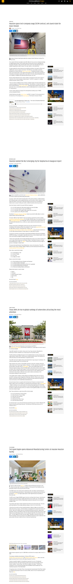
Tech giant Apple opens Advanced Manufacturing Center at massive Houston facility (36, 450)
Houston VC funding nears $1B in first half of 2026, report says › (17, 286)
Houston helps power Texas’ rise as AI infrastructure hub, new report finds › (18, 288)
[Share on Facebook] (10, 31)
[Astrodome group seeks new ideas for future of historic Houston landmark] (50, 359)
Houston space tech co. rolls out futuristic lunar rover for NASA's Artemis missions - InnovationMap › (22, 119)
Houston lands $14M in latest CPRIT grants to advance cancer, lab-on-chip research (58, 109)
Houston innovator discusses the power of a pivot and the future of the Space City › (20, 113)
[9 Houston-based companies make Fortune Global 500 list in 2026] (50, 71)
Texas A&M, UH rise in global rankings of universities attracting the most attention (35, 311)
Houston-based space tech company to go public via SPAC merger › (17, 107)
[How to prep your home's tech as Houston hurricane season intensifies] (50, 550)
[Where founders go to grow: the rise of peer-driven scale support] (50, 246)
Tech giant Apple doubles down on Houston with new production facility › (18, 579)
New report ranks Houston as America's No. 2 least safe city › (17, 284)
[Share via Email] (17, 31)
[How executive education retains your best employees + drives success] (50, 259)
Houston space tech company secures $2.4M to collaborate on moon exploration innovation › (21, 116)
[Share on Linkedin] (15, 31)
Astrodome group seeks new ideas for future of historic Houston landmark (58, 359)
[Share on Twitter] (12, 31)
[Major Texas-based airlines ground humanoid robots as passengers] (50, 208)
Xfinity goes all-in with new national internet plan (57, 536)
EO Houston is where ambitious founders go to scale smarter (57, 253)
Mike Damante (11, 163)
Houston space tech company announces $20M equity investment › (17, 110)
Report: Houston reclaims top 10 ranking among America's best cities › (18, 287)
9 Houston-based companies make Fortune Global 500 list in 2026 (58, 71)
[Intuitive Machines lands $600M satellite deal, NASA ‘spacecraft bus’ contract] (50, 122)
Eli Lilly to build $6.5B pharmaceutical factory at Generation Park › (17, 577)
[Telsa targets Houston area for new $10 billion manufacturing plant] (50, 78)
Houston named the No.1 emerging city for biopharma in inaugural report (35, 161)
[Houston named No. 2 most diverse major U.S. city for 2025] (50, 373)
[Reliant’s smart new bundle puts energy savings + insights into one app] (50, 410)
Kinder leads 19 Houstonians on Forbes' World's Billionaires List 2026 (57, 506)
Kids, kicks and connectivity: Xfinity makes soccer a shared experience (58, 397)
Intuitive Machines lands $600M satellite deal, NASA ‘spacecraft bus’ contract (58, 122)
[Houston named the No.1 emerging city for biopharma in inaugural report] (27, 182)
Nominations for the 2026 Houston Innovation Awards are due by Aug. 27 (58, 499)
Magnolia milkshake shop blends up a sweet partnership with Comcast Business (58, 404)
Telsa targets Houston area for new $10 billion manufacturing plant (58, 78)
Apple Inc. (22, 485)
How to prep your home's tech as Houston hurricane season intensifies (58, 550)
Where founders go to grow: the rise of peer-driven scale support (58, 246)
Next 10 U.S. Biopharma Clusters (32, 195)
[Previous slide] (11, 531)
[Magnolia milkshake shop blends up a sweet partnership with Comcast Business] (50, 403)
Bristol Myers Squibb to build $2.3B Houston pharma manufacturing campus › (19, 578)
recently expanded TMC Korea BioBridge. (16, 247)
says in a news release (26, 71)
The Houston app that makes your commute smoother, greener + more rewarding (58, 543)
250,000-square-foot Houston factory (16, 557)
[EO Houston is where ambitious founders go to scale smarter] (50, 252)
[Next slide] (44, 531)
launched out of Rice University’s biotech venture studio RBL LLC (21, 229)
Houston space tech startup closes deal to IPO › (15, 109)
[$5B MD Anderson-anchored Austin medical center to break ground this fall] (50, 215)
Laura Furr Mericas (12, 454)
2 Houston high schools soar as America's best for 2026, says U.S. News (58, 115)
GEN (24, 241)
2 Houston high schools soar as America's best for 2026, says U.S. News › (18, 283)
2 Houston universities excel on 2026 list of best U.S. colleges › (17, 416)
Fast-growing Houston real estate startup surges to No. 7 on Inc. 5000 (58, 84)
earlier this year (24, 94)
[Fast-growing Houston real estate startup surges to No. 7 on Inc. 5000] (50, 84)
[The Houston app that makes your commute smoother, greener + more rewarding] (50, 543)
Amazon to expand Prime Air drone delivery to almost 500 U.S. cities (58, 366)
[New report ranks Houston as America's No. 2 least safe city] (50, 512)
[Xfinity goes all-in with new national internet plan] (50, 536)
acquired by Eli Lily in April (41, 227)
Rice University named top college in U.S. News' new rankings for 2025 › (18, 411)
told (23, 241)
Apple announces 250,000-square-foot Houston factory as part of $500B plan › (19, 581)
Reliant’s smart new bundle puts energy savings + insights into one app (58, 409)
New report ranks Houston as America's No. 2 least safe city (57, 512)
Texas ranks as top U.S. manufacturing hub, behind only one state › (17, 575)
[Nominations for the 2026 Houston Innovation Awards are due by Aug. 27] (50, 499)
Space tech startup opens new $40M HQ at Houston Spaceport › (17, 112)
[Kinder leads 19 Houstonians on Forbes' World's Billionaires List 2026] (50, 506)
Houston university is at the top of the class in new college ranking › (18, 414)
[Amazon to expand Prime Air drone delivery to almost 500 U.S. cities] (50, 366)
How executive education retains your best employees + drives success (58, 259)
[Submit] (70, 1)
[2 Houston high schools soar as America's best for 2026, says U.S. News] (50, 115)
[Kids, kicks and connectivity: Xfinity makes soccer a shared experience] (50, 397)
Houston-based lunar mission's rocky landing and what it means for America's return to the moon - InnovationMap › (24, 117)
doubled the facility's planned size (31, 557)
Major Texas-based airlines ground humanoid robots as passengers (58, 208)
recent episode (26, 95)
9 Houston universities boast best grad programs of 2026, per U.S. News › (18, 413)
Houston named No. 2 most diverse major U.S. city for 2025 (57, 373)
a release (15, 493)
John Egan (12, 28)
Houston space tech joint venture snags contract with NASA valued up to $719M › (19, 114)
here (14, 571)
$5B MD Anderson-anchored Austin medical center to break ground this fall (58, 215)
